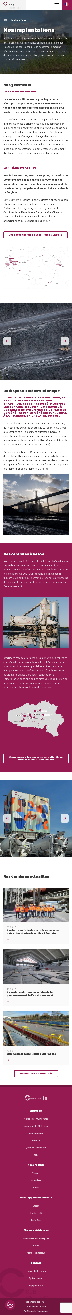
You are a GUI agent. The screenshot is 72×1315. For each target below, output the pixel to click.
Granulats (36, 1180)
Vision (36, 1206)
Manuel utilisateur (36, 1253)
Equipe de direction (36, 1271)
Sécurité (36, 1140)
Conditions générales (36, 1302)
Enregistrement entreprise (36, 1238)
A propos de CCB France (36, 1119)
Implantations (18, 20)
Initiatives (36, 1220)
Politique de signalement (36, 1311)
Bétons (36, 1187)
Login (36, 1246)
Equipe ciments (36, 1278)
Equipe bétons (36, 1285)
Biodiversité (36, 1213)
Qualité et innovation (36, 1148)
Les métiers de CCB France (36, 1126)
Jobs (36, 1155)
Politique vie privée (36, 1306)
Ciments (36, 1173)
